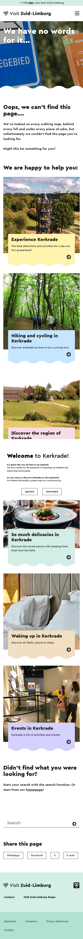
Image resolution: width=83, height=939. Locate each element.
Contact (9, 897)
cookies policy (54, 481)
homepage (34, 789)
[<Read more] (69, 257)
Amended (52, 491)
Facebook (37, 855)
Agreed (29, 491)
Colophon (31, 921)
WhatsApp (13, 855)
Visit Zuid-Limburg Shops (39, 897)
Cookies (9, 930)
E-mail (71, 855)
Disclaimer (10, 921)
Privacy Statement (57, 921)
